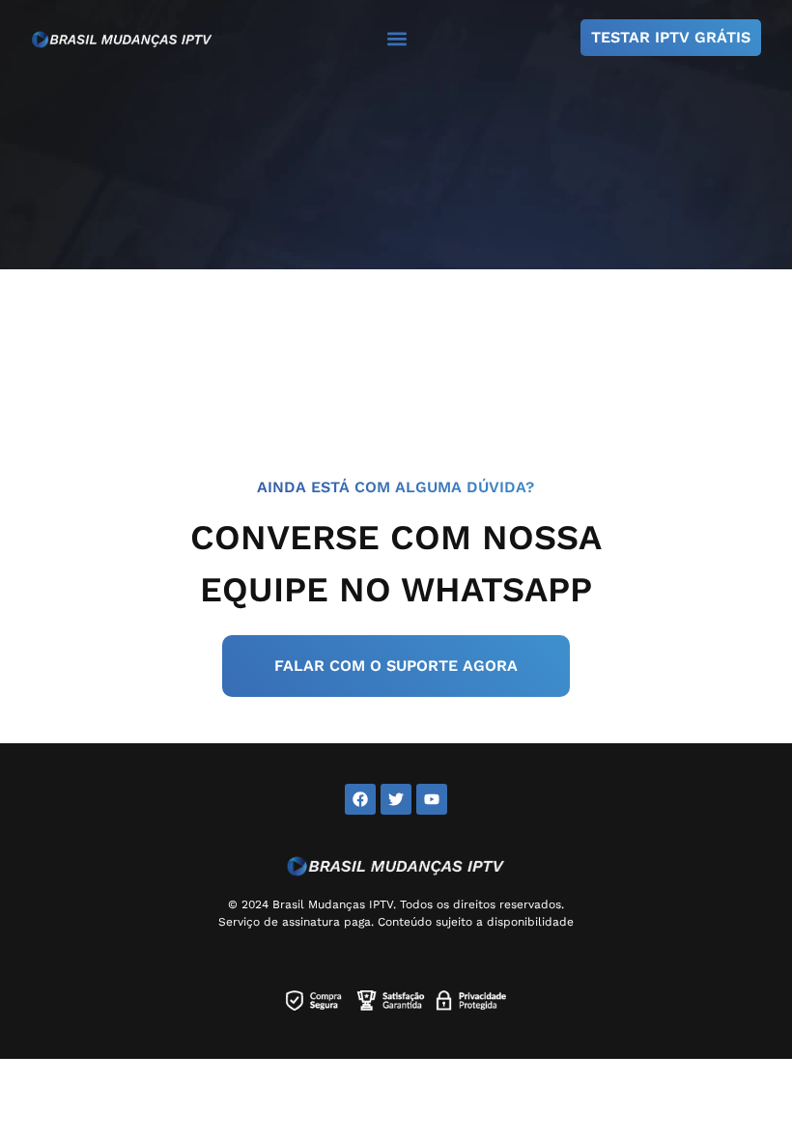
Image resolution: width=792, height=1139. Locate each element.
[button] (396, 38)
